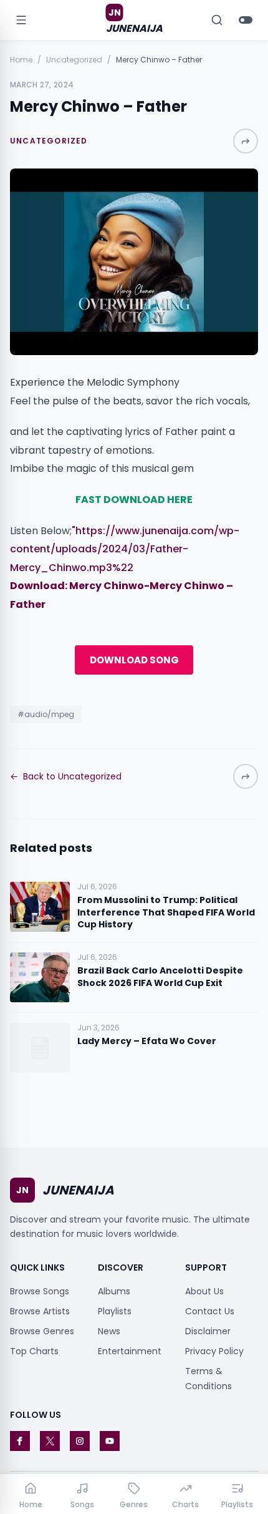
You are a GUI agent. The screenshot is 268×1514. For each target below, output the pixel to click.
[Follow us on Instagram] (80, 1441)
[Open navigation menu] (21, 20)
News (109, 1331)
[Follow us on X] (50, 1441)
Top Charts (34, 1351)
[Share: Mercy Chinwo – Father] (245, 141)
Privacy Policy (214, 1351)
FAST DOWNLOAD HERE (134, 499)
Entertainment (129, 1351)
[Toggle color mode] (245, 19)
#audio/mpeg (45, 714)
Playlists (115, 1311)
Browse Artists (40, 1311)
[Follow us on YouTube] (110, 1441)
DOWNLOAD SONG (134, 660)
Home (21, 60)
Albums (114, 1291)
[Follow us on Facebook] (20, 1441)
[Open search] (217, 20)
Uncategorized (74, 60)
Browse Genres (42, 1331)
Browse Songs (39, 1291)
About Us (204, 1291)
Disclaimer (208, 1331)
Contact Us (209, 1311)
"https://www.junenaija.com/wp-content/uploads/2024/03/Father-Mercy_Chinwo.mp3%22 (124, 549)
